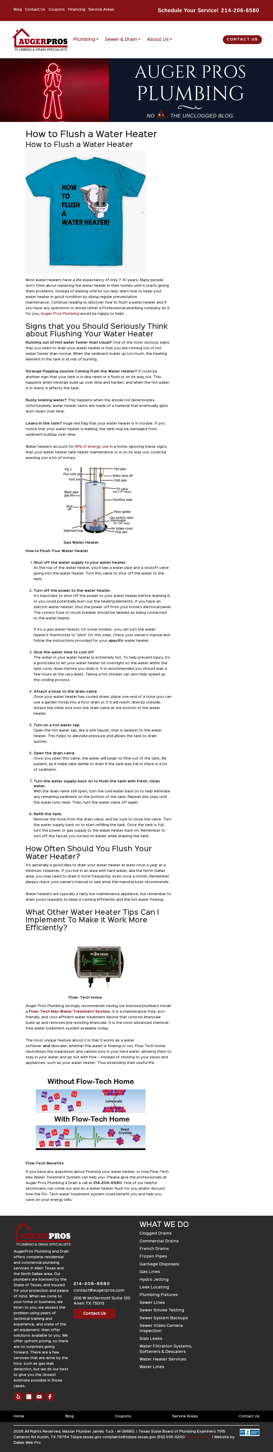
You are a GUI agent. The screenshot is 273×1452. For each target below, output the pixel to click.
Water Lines (151, 1367)
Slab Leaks (150, 1338)
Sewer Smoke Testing (161, 1310)
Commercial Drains (159, 1241)
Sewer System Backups (163, 1318)
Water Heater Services (162, 1359)
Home (19, 1416)
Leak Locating (154, 1287)
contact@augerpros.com (99, 1290)
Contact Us (35, 9)
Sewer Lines (152, 1302)
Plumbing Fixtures (158, 1295)
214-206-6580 (240, 10)
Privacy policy (198, 1437)
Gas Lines (149, 1272)
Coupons (57, 9)
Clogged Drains (155, 1233)
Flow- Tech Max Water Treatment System (69, 1011)
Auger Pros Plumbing (60, 313)
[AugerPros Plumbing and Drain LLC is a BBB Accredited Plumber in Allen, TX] (249, 1439)
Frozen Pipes (153, 1256)
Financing (76, 9)
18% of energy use (92, 446)
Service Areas (101, 9)
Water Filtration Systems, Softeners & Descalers (165, 1349)
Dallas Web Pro (27, 1442)
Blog (18, 9)
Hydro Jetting (154, 1279)
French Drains (154, 1249)
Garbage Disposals (159, 1264)
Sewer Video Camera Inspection (161, 1328)
